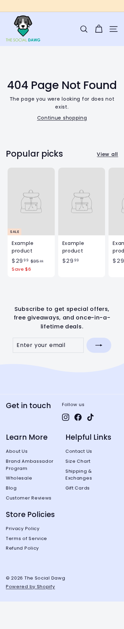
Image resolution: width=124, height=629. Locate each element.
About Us (17, 451)
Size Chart (78, 461)
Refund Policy (22, 548)
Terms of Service (26, 538)
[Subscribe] (98, 345)
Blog (11, 488)
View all (107, 154)
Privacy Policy (23, 528)
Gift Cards (77, 488)
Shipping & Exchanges (78, 475)
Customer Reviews (29, 498)
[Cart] (99, 29)
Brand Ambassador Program (30, 465)
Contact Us (78, 451)
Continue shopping (62, 117)
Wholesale (19, 478)
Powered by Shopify (30, 586)
